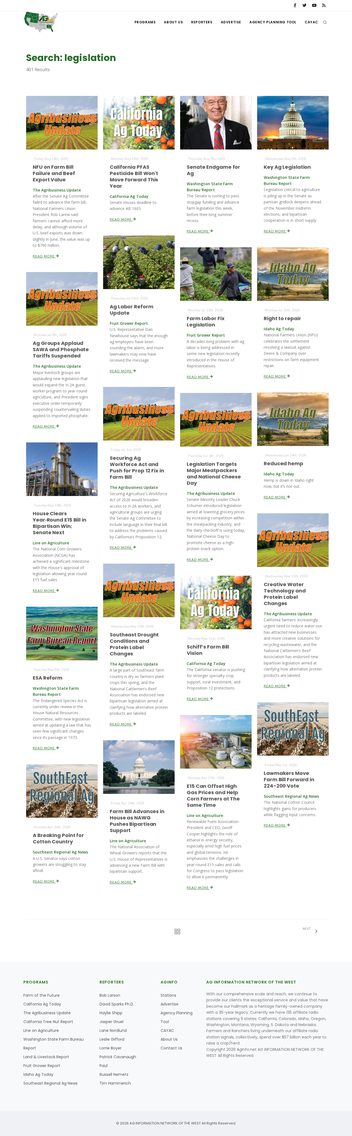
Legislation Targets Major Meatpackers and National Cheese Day (214, 473)
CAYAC (311, 22)
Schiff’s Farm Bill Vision (208, 649)
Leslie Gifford (112, 1039)
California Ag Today (42, 1004)
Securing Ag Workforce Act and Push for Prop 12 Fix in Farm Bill (137, 467)
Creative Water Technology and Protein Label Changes (285, 594)
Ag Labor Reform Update (131, 309)
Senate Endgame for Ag (213, 170)
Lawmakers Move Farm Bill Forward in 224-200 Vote (289, 779)
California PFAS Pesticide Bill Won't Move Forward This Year (134, 176)
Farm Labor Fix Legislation (206, 321)
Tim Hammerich (115, 1083)
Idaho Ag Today (38, 1074)
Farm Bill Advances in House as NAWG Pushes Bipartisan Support (137, 821)
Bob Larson (110, 995)
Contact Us (171, 1048)
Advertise (231, 22)
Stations (168, 995)
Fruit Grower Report (41, 1065)
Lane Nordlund (113, 1030)
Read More (44, 256)
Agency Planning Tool (272, 22)
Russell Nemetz (114, 1074)
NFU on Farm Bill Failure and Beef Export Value (54, 173)
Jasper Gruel (111, 1021)
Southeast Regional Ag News (50, 1083)
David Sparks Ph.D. (117, 1004)
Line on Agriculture (41, 1030)
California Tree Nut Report (48, 1021)
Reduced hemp (283, 463)
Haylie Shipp (111, 1013)
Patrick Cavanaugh (118, 1057)
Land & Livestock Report (46, 1057)
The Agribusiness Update (47, 1013)
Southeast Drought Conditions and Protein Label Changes (134, 644)
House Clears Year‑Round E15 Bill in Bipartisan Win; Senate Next (59, 523)
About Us (173, 22)
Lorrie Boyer (111, 1048)
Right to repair (282, 318)
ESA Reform (47, 677)
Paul (104, 1065)
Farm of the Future (41, 995)
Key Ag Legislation (287, 167)
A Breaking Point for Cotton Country (58, 838)
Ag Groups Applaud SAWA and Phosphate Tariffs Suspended (61, 349)
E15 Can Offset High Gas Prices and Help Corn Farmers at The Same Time (213, 795)
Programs (145, 22)
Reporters (201, 22)
